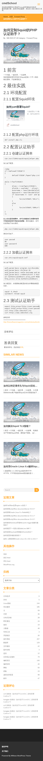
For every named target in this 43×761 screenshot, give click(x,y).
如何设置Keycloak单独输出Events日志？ (18, 532)
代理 (11, 17)
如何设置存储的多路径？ (12, 535)
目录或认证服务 (9, 657)
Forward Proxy (19, 17)
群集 (5, 671)
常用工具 (6, 632)
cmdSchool (9, 3)
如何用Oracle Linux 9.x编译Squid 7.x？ (21, 466)
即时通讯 (6, 621)
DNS (5, 600)
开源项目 (6, 635)
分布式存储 (7, 618)
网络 (5, 668)
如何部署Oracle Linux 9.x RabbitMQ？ (17, 512)
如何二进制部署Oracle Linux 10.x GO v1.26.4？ (20, 539)
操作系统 (6, 639)
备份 (5, 625)
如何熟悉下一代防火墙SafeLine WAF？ (17, 528)
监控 (5, 653)
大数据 (5, 628)
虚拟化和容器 (8, 675)
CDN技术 (6, 596)
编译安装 (6, 664)
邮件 (5, 678)
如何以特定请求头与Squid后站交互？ (21, 385)
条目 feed (6, 558)
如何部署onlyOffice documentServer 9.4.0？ (19, 519)
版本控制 (6, 650)
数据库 (5, 643)
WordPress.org (8, 564)
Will (7, 38)
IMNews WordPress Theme (21, 756)
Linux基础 (7, 603)
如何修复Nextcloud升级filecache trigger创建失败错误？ (20, 524)
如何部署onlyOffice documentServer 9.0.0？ (19, 509)
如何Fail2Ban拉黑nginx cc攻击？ (15, 505)
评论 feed (6, 561)
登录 (21, 347)
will (4, 694)
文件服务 (6, 646)
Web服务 (6, 607)
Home (5, 17)
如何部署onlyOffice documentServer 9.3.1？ (19, 516)
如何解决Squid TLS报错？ (17, 426)
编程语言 (6, 660)
